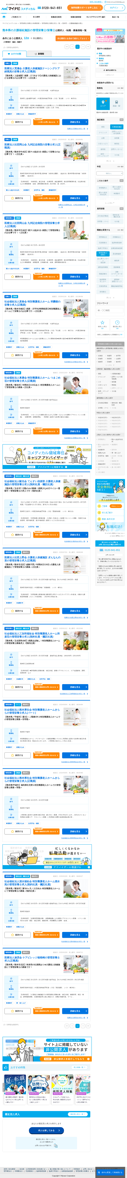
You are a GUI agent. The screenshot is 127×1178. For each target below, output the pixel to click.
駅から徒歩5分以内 (117, 188)
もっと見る (108, 203)
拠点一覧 (116, 17)
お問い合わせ (88, 1169)
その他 (116, 155)
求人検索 (36, 17)
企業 (103, 138)
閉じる (109, 161)
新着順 (41, 54)
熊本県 (64, 23)
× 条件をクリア (110, 75)
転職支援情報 (76, 17)
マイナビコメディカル (9, 23)
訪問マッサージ (116, 149)
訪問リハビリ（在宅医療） (117, 132)
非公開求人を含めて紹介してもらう (72, 38)
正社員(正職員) (103, 216)
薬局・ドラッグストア (103, 155)
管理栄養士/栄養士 (82, 1171)
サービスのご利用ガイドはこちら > (115, 533)
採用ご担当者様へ (96, 2)
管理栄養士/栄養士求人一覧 (51, 23)
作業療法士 (19, 1171)
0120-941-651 (50, 8)
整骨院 (116, 144)
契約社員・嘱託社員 (117, 216)
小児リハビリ (103, 144)
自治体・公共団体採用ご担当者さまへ (33, 1169)
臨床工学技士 (54, 1171)
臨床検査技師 (41, 1171)
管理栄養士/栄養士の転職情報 (29, 23)
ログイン (114, 8)
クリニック (103, 132)
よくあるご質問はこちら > (117, 536)
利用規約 (77, 1169)
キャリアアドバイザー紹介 (96, 17)
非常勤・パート (103, 221)
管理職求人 (103, 188)
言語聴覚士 (30, 1171)
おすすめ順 (16, 54)
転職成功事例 (56, 17)
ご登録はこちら (115, 506)
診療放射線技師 (67, 1171)
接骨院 (103, 149)
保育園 (116, 138)
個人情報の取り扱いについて (60, 1169)
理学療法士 (8, 1171)
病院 (103, 127)
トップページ (4, 17)
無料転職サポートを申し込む (84, 8)
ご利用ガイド (16, 17)
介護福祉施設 (117, 127)
